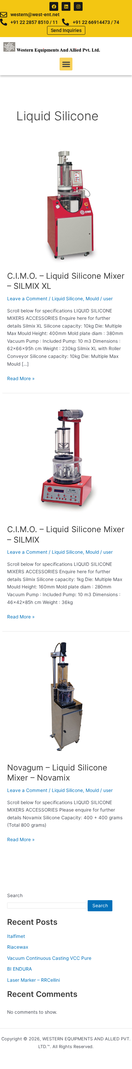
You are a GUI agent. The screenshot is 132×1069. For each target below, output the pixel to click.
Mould (92, 298)
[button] (66, 64)
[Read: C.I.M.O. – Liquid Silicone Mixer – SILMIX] (66, 458)
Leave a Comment (27, 298)
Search (15, 895)
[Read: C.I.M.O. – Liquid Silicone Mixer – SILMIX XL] (66, 205)
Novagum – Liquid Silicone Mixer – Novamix (57, 773)
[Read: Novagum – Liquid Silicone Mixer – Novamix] (66, 696)
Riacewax (17, 947)
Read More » (21, 378)
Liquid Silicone (67, 298)
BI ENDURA (19, 969)
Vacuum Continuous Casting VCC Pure (49, 958)
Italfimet (16, 936)
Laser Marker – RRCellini (33, 980)
